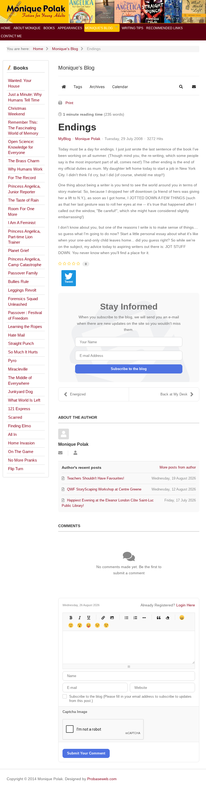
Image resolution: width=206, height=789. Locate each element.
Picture (112, 617)
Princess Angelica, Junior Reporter (24, 189)
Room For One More (21, 211)
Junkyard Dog (20, 391)
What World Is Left (24, 400)
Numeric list (135, 617)
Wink (106, 625)
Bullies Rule (18, 281)
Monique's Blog (99, 28)
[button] (181, 87)
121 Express (19, 408)
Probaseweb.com (102, 779)
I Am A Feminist (21, 222)
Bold (70, 617)
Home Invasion (21, 443)
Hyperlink (103, 617)
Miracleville (18, 369)
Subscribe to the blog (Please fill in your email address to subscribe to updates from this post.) (130, 698)
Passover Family (23, 273)
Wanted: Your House (19, 83)
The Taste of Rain (23, 200)
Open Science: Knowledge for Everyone (21, 147)
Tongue (88, 625)
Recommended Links (164, 28)
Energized (78, 394)
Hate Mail (16, 335)
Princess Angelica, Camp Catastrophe (24, 262)
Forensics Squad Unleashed (23, 301)
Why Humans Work (25, 169)
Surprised (79, 625)
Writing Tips (132, 28)
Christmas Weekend (17, 111)
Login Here (185, 605)
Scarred (15, 417)
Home (5, 28)
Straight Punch (21, 343)
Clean (167, 617)
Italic (79, 617)
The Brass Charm (23, 160)
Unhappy (97, 625)
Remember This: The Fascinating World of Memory (23, 127)
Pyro (12, 360)
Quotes (158, 617)
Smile (70, 625)
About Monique (27, 28)
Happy (182, 617)
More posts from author (178, 467)
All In (12, 434)
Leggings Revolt (22, 290)
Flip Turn (15, 468)
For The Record (22, 177)
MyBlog (64, 139)
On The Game (20, 451)
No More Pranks (22, 460)
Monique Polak (87, 139)
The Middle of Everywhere (20, 380)
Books (49, 28)
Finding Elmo (19, 426)
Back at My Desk (173, 394)
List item (144, 617)
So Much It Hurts (23, 352)
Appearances (70, 28)
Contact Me (11, 36)
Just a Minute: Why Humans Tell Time (25, 97)
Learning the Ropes (25, 326)
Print (69, 103)
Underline (88, 617)
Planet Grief (18, 250)
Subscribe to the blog (129, 369)
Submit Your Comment (86, 753)
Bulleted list (126, 617)
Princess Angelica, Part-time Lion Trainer (24, 236)
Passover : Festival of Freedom (25, 315)
